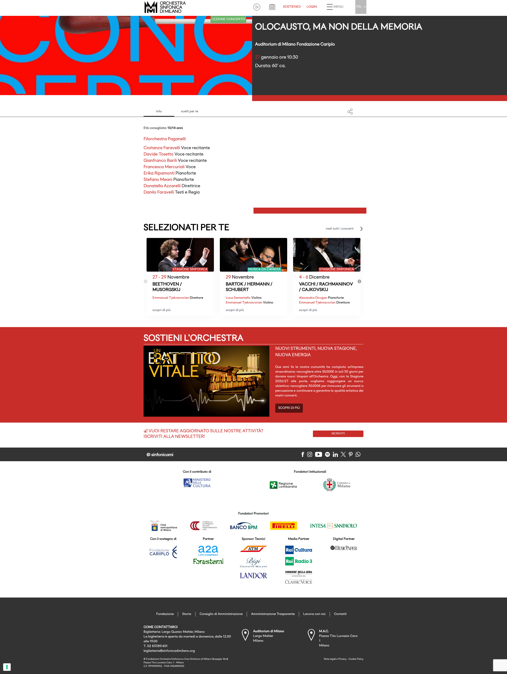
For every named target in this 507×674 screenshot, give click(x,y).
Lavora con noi (314, 614)
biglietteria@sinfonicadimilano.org (169, 651)
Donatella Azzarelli (162, 186)
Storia (186, 614)
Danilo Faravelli (159, 192)
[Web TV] (256, 7)
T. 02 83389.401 (156, 646)
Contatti (340, 614)
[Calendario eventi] (272, 7)
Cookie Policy (356, 659)
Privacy (342, 659)
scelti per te (189, 111)
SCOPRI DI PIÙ (289, 408)
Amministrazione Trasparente (273, 614)
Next (359, 282)
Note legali (330, 659)
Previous (146, 282)
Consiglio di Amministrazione (221, 614)
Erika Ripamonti (159, 173)
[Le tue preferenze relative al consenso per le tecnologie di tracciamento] (7, 667)
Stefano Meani (158, 180)
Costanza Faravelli (162, 148)
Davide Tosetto (158, 154)
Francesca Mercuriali (164, 167)
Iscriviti (338, 433)
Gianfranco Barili (160, 161)
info (159, 111)
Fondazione (165, 614)
